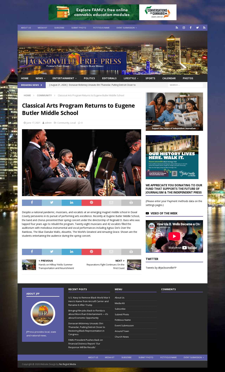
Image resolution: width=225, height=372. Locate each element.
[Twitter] (197, 28)
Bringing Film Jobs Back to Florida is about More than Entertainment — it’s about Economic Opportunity (88, 314)
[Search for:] (185, 85)
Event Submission (126, 27)
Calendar (169, 78)
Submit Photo (78, 27)
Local (73, 122)
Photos (188, 78)
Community (63, 122)
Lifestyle (130, 78)
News (39, 78)
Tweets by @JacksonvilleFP (161, 267)
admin (48, 122)
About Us (26, 27)
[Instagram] (184, 28)
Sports (150, 78)
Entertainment (63, 78)
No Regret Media (67, 364)
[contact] (177, 28)
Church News (122, 336)
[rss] (204, 28)
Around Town (122, 331)
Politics (89, 78)
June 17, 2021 (33, 122)
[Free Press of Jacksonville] (112, 72)
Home (24, 78)
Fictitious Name (101, 27)
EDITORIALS (109, 78)
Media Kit (42, 27)
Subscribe (59, 27)
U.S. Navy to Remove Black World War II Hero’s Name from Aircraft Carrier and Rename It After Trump (89, 301)
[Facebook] (191, 28)
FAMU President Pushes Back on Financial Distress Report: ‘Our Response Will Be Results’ (85, 343)
